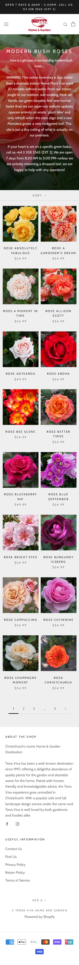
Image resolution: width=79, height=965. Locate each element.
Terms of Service (17, 880)
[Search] (65, 24)
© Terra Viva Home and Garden (39, 910)
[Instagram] (17, 824)
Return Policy (15, 872)
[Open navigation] (6, 24)
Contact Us (13, 849)
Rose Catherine (58, 619)
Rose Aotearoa (21, 373)
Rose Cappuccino (20, 619)
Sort (37, 195)
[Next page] (65, 709)
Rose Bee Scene (20, 431)
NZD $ (37, 900)
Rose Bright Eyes (21, 557)
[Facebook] (7, 824)
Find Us (11, 857)
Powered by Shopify (40, 917)
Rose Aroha (58, 373)
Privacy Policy (15, 865)
